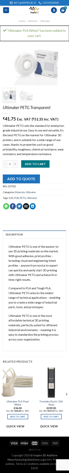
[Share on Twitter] (19, 206)
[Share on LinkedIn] (33, 206)
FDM (16, 197)
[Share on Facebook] (13, 206)
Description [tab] (14, 234)
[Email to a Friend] (26, 206)
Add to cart (35, 164)
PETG (23, 197)
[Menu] (6, 10)
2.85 (11, 197)
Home (22, 21)
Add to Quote (21, 179)
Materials (32, 21)
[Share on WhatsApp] (6, 206)
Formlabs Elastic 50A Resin (51, 403)
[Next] (60, 64)
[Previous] (8, 64)
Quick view (15, 426)
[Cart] (63, 10)
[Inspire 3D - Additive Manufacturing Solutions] (34, 10)
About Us (34, 449)
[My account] (54, 10)
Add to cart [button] (17, 416)
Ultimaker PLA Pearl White (18, 403)
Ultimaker (45, 21)
